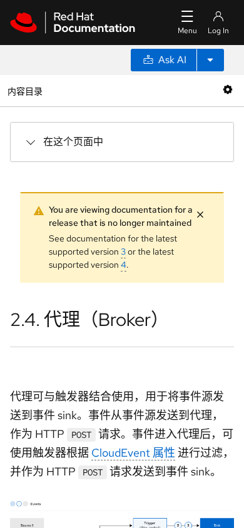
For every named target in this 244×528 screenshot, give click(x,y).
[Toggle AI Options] (210, 60)
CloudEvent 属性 (133, 452)
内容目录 (25, 90)
